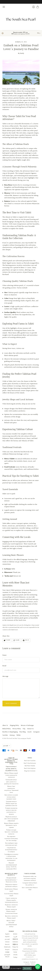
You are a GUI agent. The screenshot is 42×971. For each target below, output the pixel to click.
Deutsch (7, 944)
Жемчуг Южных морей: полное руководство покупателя (11, 775)
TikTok (18, 735)
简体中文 (15, 939)
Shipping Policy (14, 725)
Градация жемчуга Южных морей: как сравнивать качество (11, 803)
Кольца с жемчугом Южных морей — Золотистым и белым (11, 911)
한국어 (15, 934)
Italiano (7, 942)
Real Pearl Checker (30, 766)
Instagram (36, 732)
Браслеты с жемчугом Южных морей (11, 917)
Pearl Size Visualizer (29, 761)
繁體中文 (15, 944)
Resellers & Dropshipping (10, 732)
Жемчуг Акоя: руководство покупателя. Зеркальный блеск (11, 789)
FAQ (24, 729)
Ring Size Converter (29, 771)
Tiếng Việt (15, 947)
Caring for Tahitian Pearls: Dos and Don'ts (30, 884)
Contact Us (30, 729)
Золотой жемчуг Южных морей (11, 895)
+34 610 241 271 (29, 957)
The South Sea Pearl (12, 738)
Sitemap (12, 735)
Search (29, 732)
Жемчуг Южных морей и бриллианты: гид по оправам (11, 825)
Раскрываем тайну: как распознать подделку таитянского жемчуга (29, 878)
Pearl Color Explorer (30, 768)
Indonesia (15, 942)
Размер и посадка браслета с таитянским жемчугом (11, 832)
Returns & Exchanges (27, 725)
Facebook (32, 962)
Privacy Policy (17, 729)
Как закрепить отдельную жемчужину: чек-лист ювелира (11, 838)
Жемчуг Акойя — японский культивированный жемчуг (11, 924)
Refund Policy (6, 729)
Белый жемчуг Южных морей (11, 890)
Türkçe (15, 957)
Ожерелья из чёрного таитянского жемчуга (11, 885)
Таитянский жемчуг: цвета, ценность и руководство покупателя (11, 782)
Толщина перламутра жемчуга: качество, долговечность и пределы (11, 811)
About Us (5, 725)
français (7, 950)
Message (5, 676)
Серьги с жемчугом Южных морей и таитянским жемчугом (11, 900)
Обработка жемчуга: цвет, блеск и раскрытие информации (11, 819)
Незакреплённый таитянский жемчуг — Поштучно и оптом (11, 880)
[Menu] (4, 7)
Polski (15, 952)
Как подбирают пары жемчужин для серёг (11, 844)
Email (4, 666)
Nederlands (7, 947)
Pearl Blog (22, 732)
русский (5, 746)
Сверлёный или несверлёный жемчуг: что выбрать (11, 850)
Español (7, 937)
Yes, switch (27, 968)
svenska (15, 955)
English (7, 934)
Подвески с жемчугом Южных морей (11, 906)
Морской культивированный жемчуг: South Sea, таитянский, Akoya (11, 866)
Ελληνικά (15, 950)
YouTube (5, 735)
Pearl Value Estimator (30, 763)
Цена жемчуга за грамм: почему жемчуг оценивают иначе (11, 797)
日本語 (7, 952)
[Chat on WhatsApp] (37, 966)
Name (4, 655)
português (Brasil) (7, 956)
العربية (15, 937)
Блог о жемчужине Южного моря (30, 889)
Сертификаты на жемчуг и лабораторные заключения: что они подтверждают (11, 857)
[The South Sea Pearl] (21, 19)
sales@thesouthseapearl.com (30, 959)
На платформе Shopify (24, 738)
